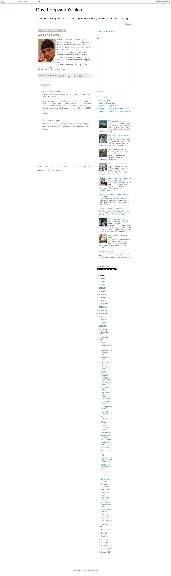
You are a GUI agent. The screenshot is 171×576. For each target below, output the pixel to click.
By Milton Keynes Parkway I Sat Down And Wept (105, 375)
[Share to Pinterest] (82, 76)
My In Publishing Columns (108, 106)
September (105, 525)
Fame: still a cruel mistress (105, 474)
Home (65, 166)
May (103, 539)
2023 (101, 278)
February (104, 549)
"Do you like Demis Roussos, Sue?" (105, 365)
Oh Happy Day (106, 432)
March (103, 546)
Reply (45, 113)
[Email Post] (69, 75)
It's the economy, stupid (105, 497)
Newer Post (42, 166)
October (104, 342)
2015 (101, 304)
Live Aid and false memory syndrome (105, 395)
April (103, 542)
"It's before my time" (106, 251)
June (103, 536)
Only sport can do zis (116, 121)
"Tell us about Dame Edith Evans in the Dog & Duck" (106, 518)
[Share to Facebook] (80, 76)
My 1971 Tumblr (105, 100)
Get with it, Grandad (105, 485)
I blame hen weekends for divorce (111, 209)
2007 (101, 329)
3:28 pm (57, 121)
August (104, 530)
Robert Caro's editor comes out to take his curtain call (119, 179)
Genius (103, 422)
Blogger (95, 570)
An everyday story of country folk (106, 437)
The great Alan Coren (106, 402)
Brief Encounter (106, 451)
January (104, 552)
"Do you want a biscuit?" (106, 511)
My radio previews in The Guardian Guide (114, 108)
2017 (101, 297)
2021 (101, 285)
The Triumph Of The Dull (117, 149)
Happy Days (105, 489)
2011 (101, 316)
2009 (101, 323)
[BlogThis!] (75, 76)
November (105, 337)
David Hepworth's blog (59, 9)
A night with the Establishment (106, 352)
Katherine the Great (106, 480)
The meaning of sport (105, 388)
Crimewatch (105, 492)
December (105, 332)
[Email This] (73, 76)
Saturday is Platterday (107, 103)
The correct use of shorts (117, 164)
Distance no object (105, 418)
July (102, 533)
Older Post (87, 166)
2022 (101, 282)
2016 (101, 301)
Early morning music (106, 383)
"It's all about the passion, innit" (106, 505)
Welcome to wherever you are (105, 427)
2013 (101, 310)
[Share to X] (78, 76)
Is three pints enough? (105, 443)
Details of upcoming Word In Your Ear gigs (114, 111)
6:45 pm (57, 91)
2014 (101, 307)
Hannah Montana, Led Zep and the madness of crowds (106, 458)
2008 (101, 326)
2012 (101, 313)
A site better (105, 447)
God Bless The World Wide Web (106, 467)
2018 (101, 294)
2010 (101, 320)
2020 (101, 288)
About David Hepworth (107, 31)
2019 (101, 291)
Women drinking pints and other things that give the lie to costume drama (119, 221)
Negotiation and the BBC (106, 413)
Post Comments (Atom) (56, 170)
